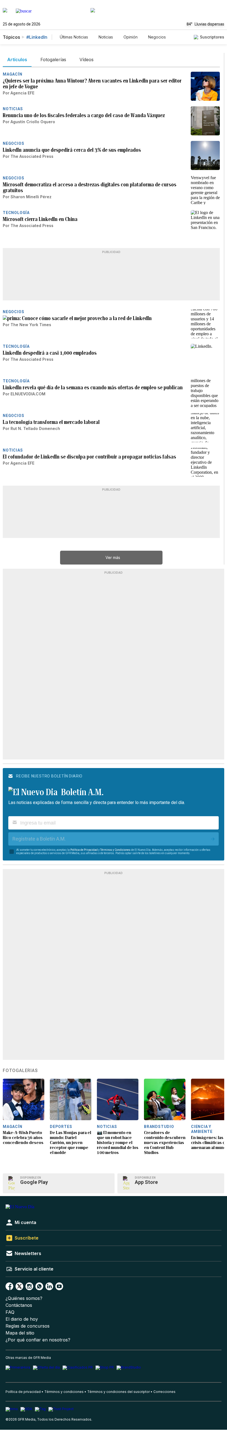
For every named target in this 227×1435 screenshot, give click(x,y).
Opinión (130, 37)
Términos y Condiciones (115, 849)
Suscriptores (212, 37)
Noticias (106, 37)
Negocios (157, 37)
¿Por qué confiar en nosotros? (38, 1340)
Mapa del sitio (20, 1333)
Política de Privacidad (84, 849)
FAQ (10, 1312)
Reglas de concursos (28, 1326)
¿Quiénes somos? (24, 1298)
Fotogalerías (20, 1070)
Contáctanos (19, 1305)
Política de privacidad (23, 1392)
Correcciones (164, 1392)
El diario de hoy (22, 1319)
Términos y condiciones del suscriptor (118, 1392)
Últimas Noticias (74, 37)
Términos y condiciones (64, 1392)
